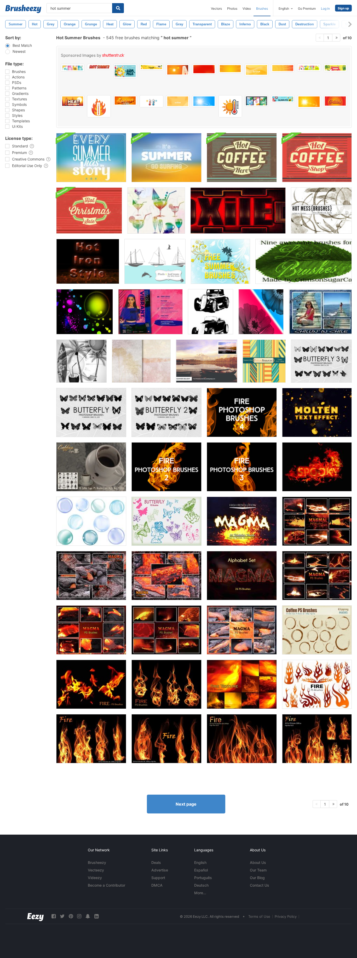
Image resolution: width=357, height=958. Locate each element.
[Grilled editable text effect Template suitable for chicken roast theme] (335, 101)
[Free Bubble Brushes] (91, 521)
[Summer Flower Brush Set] (261, 311)
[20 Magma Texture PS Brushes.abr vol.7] (317, 575)
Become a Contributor (106, 885)
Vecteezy (96, 870)
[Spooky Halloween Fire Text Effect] (317, 466)
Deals (156, 862)
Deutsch (201, 885)
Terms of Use (259, 916)
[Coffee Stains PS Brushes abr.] (317, 630)
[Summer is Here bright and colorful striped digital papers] (264, 361)
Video (247, 8)
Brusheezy (97, 862)
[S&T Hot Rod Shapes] (210, 311)
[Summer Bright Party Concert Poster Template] (150, 311)
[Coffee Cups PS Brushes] (91, 466)
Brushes (262, 8)
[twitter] (62, 916)
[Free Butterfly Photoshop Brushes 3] (321, 361)
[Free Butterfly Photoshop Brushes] (91, 412)
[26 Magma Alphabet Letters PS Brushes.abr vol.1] (242, 575)
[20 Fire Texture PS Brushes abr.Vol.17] (242, 684)
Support (158, 877)
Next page (186, 804)
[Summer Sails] (155, 261)
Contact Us (259, 885)
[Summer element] (84, 311)
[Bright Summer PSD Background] (91, 157)
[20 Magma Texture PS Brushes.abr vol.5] (91, 630)
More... (200, 893)
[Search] (118, 8)
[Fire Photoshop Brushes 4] (242, 412)
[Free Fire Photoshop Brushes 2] (166, 466)
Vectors (216, 8)
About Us (258, 862)
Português (203, 877)
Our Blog (257, 877)
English (200, 862)
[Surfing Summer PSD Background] (166, 157)
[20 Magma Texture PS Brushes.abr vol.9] (242, 521)
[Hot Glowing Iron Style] (87, 261)
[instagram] (79, 916)
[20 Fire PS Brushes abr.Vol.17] (166, 684)
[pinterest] (71, 916)
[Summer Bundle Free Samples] (81, 361)
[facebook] (53, 916)
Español (201, 870)
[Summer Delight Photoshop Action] (206, 361)
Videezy (95, 877)
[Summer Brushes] (220, 261)
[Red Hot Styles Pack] (238, 210)
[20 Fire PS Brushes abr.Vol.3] (317, 738)
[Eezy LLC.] (35, 916)
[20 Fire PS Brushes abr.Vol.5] (91, 738)
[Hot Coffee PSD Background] (242, 157)
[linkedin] (96, 916)
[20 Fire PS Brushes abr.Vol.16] (91, 684)
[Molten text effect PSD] (317, 412)
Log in (325, 8)
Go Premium (307, 8)
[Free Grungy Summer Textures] (141, 361)
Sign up (343, 8)
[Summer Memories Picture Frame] (320, 311)
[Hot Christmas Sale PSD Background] (89, 210)
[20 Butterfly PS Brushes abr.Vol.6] (166, 521)
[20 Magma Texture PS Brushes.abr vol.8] (317, 521)
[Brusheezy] (23, 9)
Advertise (159, 870)
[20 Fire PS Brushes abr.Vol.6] (166, 738)
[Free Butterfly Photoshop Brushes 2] (166, 412)
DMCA (157, 885)
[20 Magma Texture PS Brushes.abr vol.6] (166, 630)
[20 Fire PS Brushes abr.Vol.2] (242, 738)
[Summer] (156, 210)
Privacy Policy (286, 916)
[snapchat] (87, 916)
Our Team (258, 870)
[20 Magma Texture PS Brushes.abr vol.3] (166, 575)
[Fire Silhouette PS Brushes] (317, 684)
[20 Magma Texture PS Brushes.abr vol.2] (91, 575)
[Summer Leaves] (303, 261)
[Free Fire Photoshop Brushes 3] (242, 466)
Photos (232, 8)
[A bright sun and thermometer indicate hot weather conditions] (230, 106)
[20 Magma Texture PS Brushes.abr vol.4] (242, 630)
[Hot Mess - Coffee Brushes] (321, 210)
